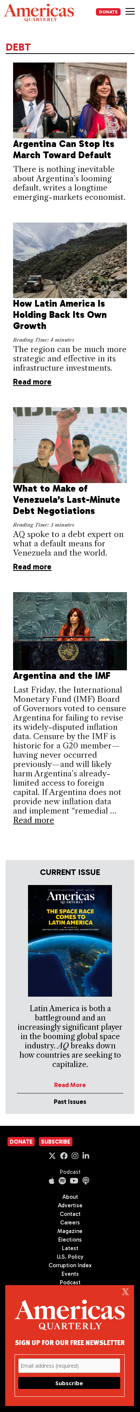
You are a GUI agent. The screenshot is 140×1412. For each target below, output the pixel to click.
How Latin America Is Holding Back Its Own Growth (60, 315)
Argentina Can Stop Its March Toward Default (63, 149)
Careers (70, 1222)
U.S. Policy (70, 1256)
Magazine (70, 1231)
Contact (70, 1214)
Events (70, 1274)
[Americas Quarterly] (39, 12)
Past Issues (70, 1101)
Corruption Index (70, 1265)
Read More (70, 1085)
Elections (70, 1239)
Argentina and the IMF (62, 675)
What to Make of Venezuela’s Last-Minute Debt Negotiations (66, 500)
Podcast (70, 1172)
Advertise (70, 1205)
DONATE (108, 12)
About (70, 1197)
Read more (32, 381)
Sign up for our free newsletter (70, 1342)
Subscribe (55, 1141)
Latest (70, 1248)
